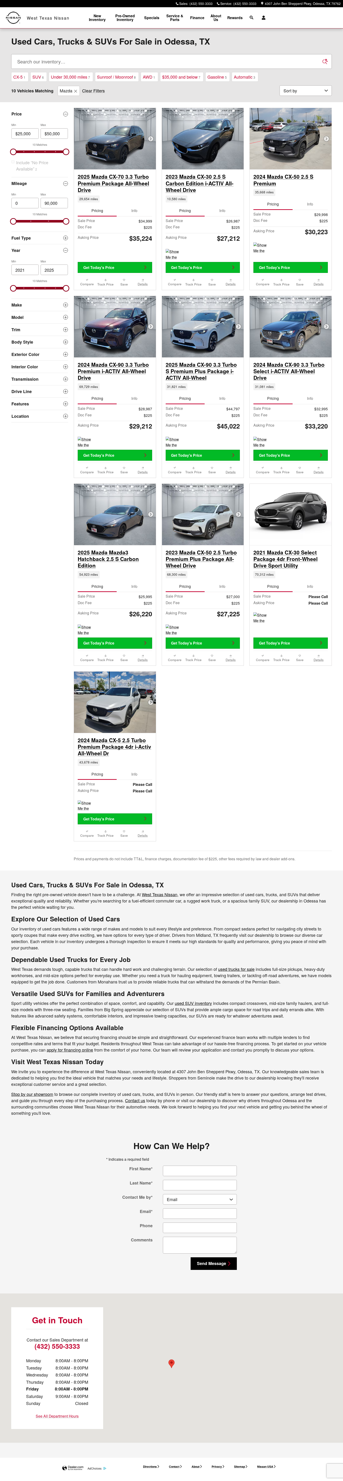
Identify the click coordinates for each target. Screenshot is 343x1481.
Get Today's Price (98, 267)
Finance (197, 17)
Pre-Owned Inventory (125, 17)
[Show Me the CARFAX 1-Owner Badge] (174, 254)
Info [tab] (134, 210)
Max (43, 125)
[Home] (13, 17)
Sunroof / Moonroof (116, 77)
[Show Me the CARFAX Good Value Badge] (174, 630)
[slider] (13, 152)
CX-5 (19, 77)
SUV (38, 77)
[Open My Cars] (262, 18)
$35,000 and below (181, 77)
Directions (150, 1466)
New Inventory (97, 17)
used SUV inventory (193, 1003)
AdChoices (95, 1468)
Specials (151, 17)
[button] (115, 199)
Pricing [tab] (97, 210)
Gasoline (217, 77)
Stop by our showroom (32, 1094)
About (196, 1466)
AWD (149, 77)
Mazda (66, 90)
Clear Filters (93, 90)
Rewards (235, 17)
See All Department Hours (57, 1415)
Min (13, 125)
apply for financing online (70, 1050)
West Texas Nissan (159, 894)
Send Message (211, 1263)
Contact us (135, 1100)
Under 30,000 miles (70, 77)
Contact (174, 1466)
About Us (215, 17)
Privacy (217, 1466)
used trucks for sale (236, 969)
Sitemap (239, 1466)
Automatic (244, 77)
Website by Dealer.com (72, 1468)
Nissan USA (265, 1466)
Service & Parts (174, 17)
